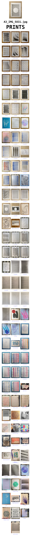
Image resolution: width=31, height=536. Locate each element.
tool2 (6, 350)
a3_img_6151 (25, 158)
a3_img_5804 (15, 258)
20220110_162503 (24, 72)
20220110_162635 (6, 58)
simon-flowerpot (24, 433)
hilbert (6, 433)
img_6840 (24, 101)
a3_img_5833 (15, 201)
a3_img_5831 (6, 215)
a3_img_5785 (6, 290)
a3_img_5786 (25, 274)
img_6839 (6, 115)
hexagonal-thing (15, 420)
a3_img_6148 (15, 158)
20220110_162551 (6, 72)
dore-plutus (6, 447)
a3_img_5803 (25, 258)
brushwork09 (25, 364)
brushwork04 (15, 393)
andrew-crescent (15, 407)
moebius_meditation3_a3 (15, 228)
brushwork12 (25, 350)
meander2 (24, 518)
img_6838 (15, 115)
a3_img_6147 (6, 158)
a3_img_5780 (15, 290)
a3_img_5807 (15, 244)
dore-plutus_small (15, 433)
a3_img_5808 (6, 244)
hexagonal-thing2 (15, 491)
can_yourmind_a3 (24, 215)
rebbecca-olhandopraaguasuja (15, 462)
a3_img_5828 (15, 215)
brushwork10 (15, 364)
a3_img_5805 (6, 258)
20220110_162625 (15, 58)
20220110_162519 (15, 72)
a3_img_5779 (25, 290)
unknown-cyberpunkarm (25, 420)
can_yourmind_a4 (6, 273)
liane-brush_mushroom (6, 459)
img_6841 (15, 101)
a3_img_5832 (25, 201)
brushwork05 (6, 393)
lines (25, 491)
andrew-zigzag (6, 407)
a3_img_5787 (15, 274)
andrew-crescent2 (24, 407)
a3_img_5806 (25, 244)
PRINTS (15, 27)
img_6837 (24, 115)
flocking (24, 505)
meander (6, 491)
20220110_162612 (24, 58)
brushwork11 (6, 364)
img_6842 (6, 101)
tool (6, 505)
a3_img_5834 (6, 201)
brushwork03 (25, 462)
